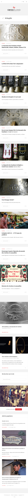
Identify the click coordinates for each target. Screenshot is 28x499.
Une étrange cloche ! (8, 200)
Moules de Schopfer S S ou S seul (11, 97)
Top (14, 496)
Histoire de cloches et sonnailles (11, 286)
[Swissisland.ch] (14, 9)
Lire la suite (5, 53)
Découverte (4, 427)
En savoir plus (5, 332)
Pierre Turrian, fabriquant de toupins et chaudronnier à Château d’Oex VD (11, 478)
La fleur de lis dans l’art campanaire (12, 63)
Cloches (3, 43)
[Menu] (1, 1)
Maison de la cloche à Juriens (13, 449)
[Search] (26, 1)
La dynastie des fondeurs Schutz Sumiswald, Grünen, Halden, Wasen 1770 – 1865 (14, 47)
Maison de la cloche (6, 456)
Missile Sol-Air (5, 421)
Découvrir (18, 409)
